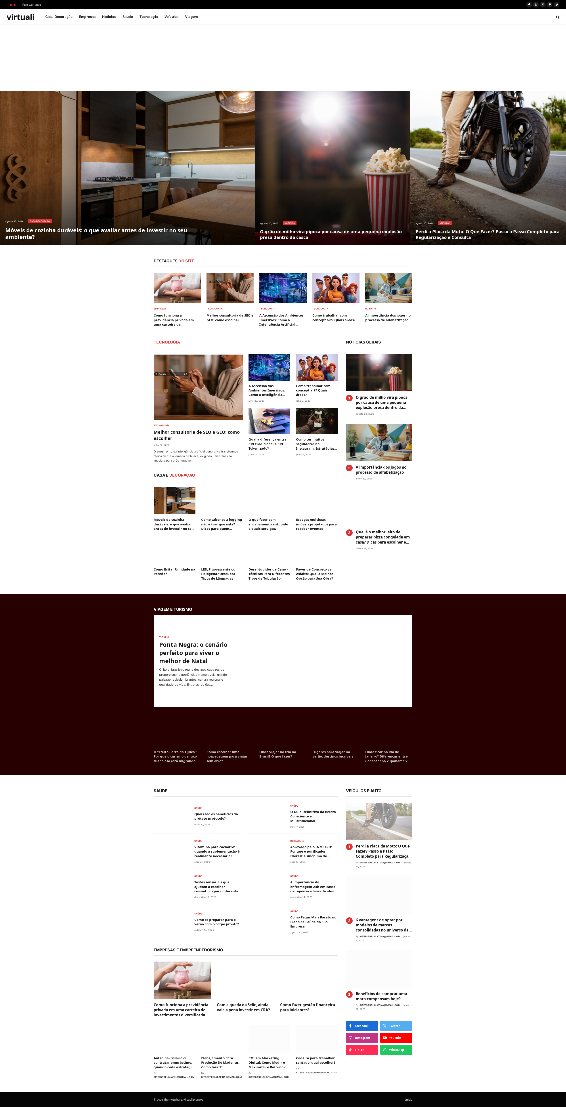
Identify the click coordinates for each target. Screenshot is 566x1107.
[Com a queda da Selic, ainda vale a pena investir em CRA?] (245, 980)
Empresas (87, 17)
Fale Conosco (31, 4)
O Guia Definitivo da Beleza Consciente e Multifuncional (313, 816)
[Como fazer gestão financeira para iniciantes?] (309, 980)
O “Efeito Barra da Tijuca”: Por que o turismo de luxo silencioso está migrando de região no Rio (177, 756)
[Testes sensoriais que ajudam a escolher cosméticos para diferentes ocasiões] (171, 886)
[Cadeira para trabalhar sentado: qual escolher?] (317, 1038)
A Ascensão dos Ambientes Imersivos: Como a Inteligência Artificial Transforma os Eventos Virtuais (281, 319)
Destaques (297, 841)
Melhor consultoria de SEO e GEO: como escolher (230, 317)
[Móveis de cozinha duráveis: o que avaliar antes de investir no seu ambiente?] (127, 168)
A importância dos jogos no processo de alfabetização (388, 317)
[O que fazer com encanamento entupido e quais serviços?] (269, 500)
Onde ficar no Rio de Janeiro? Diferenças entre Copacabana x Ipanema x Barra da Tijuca (386, 756)
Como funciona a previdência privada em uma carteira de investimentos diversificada (177, 319)
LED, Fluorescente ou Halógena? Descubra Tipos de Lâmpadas (218, 573)
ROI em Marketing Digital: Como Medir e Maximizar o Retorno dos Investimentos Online (269, 1062)
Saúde (127, 17)
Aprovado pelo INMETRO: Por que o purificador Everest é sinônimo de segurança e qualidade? (311, 851)
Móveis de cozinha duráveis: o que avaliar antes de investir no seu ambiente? (96, 233)
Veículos (171, 17)
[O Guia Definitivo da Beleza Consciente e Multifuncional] (267, 816)
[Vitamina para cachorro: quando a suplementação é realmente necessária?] (171, 851)
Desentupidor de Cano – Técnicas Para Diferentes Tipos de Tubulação (269, 573)
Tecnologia (149, 17)
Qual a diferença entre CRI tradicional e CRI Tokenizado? (268, 443)
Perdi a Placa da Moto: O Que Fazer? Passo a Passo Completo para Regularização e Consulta (488, 234)
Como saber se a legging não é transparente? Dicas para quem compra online (221, 524)
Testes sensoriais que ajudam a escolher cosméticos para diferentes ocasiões (217, 886)
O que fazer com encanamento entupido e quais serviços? (268, 524)
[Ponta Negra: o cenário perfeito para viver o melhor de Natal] (327, 661)
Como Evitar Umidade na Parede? (174, 571)
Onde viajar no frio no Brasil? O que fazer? (277, 754)
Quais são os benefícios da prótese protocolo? (216, 816)
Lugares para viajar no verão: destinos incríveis (332, 754)
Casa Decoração (59, 17)
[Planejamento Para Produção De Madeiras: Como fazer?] (222, 1038)
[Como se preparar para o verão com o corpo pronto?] (171, 921)
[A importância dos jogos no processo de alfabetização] (388, 288)
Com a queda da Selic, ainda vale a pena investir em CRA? (243, 1007)
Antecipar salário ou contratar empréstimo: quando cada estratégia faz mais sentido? (174, 1062)
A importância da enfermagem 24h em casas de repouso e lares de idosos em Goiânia (313, 886)
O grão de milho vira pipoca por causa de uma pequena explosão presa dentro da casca (331, 234)
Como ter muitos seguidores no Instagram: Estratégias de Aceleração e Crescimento (315, 443)
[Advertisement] (283, 58)
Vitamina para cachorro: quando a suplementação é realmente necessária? (217, 851)
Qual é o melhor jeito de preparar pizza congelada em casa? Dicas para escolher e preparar (383, 537)
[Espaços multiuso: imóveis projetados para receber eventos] (317, 500)
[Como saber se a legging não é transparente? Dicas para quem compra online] (222, 500)
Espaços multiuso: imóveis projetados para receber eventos (316, 524)
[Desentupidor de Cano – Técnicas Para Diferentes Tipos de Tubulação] (269, 549)
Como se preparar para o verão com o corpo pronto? (216, 921)
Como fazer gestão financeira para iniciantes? (307, 1007)
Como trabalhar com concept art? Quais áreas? (333, 317)
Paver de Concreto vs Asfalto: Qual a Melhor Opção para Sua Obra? (314, 573)
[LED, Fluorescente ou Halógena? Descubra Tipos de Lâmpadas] (222, 549)
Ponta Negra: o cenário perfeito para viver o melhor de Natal (193, 653)
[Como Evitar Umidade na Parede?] (174, 549)
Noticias (109, 17)
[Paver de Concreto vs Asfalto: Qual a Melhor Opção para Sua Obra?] (317, 549)
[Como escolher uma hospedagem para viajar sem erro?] (230, 731)
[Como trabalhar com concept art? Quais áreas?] (335, 288)
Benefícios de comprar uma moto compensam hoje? (381, 996)
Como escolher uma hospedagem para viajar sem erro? (227, 756)
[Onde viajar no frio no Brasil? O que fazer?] (282, 731)
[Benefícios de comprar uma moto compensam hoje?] (379, 969)
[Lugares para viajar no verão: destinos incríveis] (335, 731)
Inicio (13, 4)
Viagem (191, 17)
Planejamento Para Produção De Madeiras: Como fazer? (220, 1062)
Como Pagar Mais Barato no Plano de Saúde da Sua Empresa (313, 921)
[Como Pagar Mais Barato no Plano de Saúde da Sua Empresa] (267, 921)
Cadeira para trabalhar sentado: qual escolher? (315, 1060)
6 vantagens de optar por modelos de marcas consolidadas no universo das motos (383, 925)
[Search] (557, 17)
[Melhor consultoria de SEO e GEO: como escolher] (230, 288)
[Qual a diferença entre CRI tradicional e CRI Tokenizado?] (269, 421)
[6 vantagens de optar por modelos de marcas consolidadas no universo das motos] (379, 895)
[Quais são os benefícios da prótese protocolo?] (171, 816)
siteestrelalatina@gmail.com (174, 1077)
